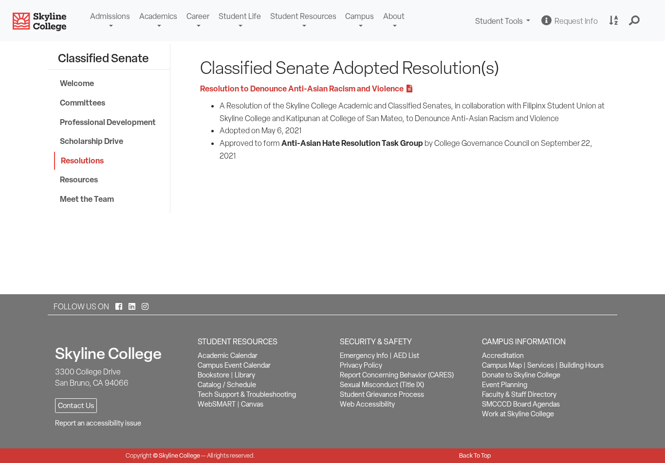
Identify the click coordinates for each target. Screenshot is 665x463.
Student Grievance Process (382, 394)
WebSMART (217, 404)
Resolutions (82, 160)
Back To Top (475, 455)
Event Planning (504, 384)
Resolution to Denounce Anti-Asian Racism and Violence (303, 88)
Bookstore (213, 375)
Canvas (252, 404)
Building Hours (581, 365)
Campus (359, 16)
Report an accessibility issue (98, 423)
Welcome (77, 83)
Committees (82, 102)
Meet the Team (87, 199)
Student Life (240, 16)
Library (245, 375)
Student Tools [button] (504, 22)
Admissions (110, 16)
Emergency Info (364, 355)
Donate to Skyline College (521, 375)
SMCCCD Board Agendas (521, 404)
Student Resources (303, 16)
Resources (79, 179)
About (394, 16)
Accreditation (503, 355)
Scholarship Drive (91, 141)
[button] (634, 21)
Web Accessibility (367, 404)
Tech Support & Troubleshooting (247, 394)
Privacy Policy (361, 365)
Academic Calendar (228, 355)
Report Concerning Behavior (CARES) (397, 375)
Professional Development (108, 122)
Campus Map (502, 365)
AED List (406, 355)
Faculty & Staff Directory (519, 394)
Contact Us (76, 405)
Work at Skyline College (518, 414)
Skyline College (179, 455)
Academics (158, 16)
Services (540, 365)
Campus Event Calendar (234, 365)
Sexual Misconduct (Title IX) (382, 384)
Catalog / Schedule (227, 384)
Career (197, 16)
